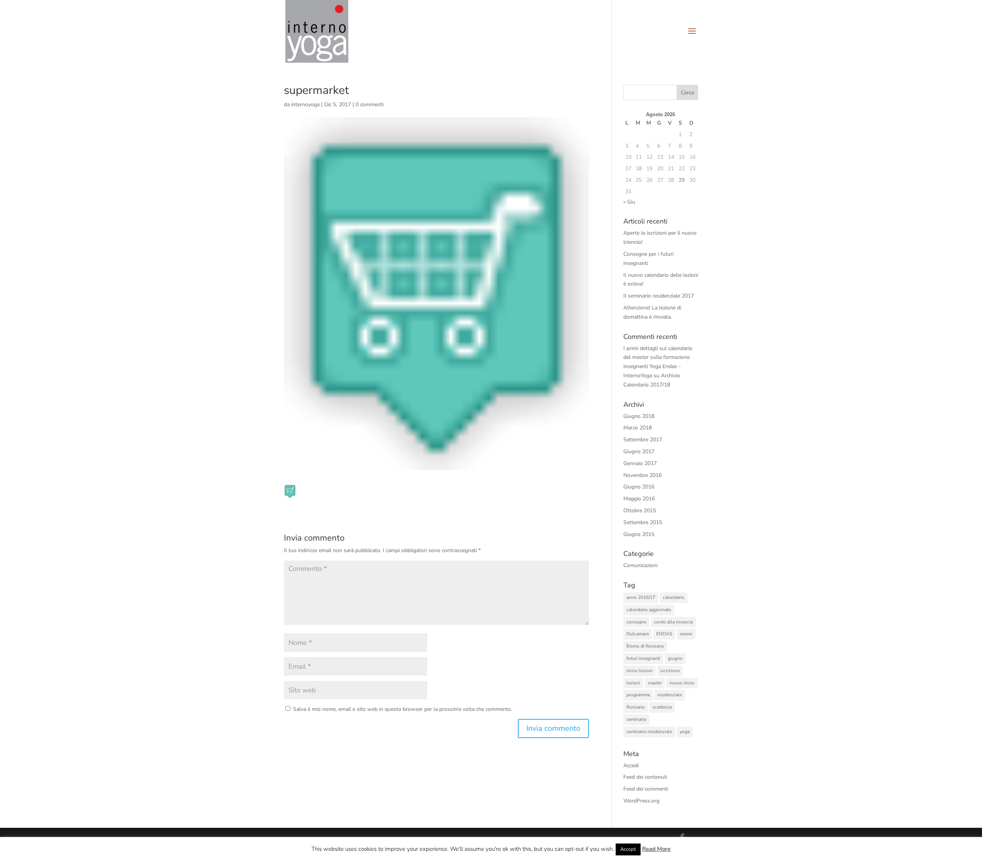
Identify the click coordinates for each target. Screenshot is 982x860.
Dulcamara (637, 634)
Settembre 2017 (642, 439)
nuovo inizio (682, 683)
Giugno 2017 (638, 451)
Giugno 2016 (638, 486)
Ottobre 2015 (639, 510)
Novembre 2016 (642, 475)
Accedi (631, 765)
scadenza (662, 707)
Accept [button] (628, 849)
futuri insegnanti (643, 658)
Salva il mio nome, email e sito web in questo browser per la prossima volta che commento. (402, 709)
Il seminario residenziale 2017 (658, 295)
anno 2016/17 (640, 597)
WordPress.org (641, 800)
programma (638, 695)
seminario (636, 719)
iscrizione (670, 671)
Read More (656, 849)
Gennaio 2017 (640, 463)
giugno (675, 658)
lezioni (633, 683)
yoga (685, 731)
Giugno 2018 (638, 416)
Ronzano (635, 707)
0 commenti (370, 104)
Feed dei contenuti (645, 777)
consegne (636, 622)
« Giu (629, 202)
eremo (686, 634)
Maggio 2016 (639, 498)
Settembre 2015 (642, 522)
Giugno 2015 (638, 534)
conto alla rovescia (673, 622)
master (655, 683)
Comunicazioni (640, 565)
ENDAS (664, 634)
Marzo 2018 (637, 427)
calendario (673, 597)
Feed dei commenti (645, 789)
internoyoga (305, 104)
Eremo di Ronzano (645, 646)
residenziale (669, 695)
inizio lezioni (639, 671)
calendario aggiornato (648, 610)
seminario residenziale (649, 731)
